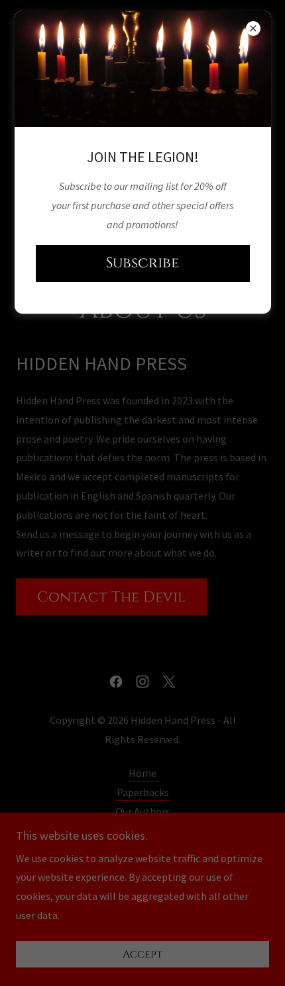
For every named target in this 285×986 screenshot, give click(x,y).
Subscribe (142, 263)
